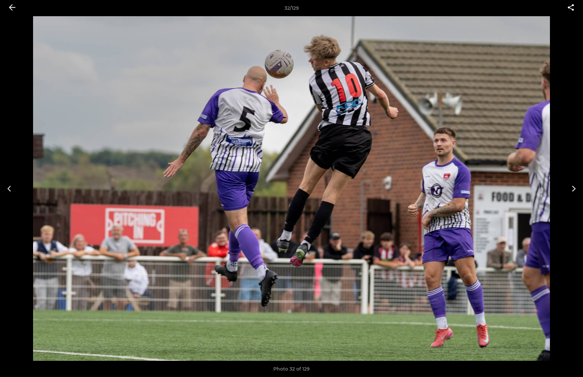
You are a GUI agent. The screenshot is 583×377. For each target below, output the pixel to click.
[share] (571, 8)
